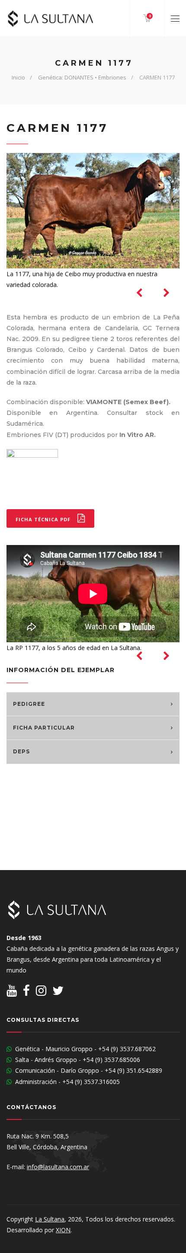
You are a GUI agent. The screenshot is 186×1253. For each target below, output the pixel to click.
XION (63, 1230)
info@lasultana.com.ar (58, 1167)
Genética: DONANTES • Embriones (82, 77)
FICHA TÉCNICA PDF (44, 519)
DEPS (21, 752)
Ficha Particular (44, 728)
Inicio (18, 77)
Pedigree (29, 704)
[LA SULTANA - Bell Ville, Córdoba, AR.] (49, 18)
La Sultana (49, 1219)
